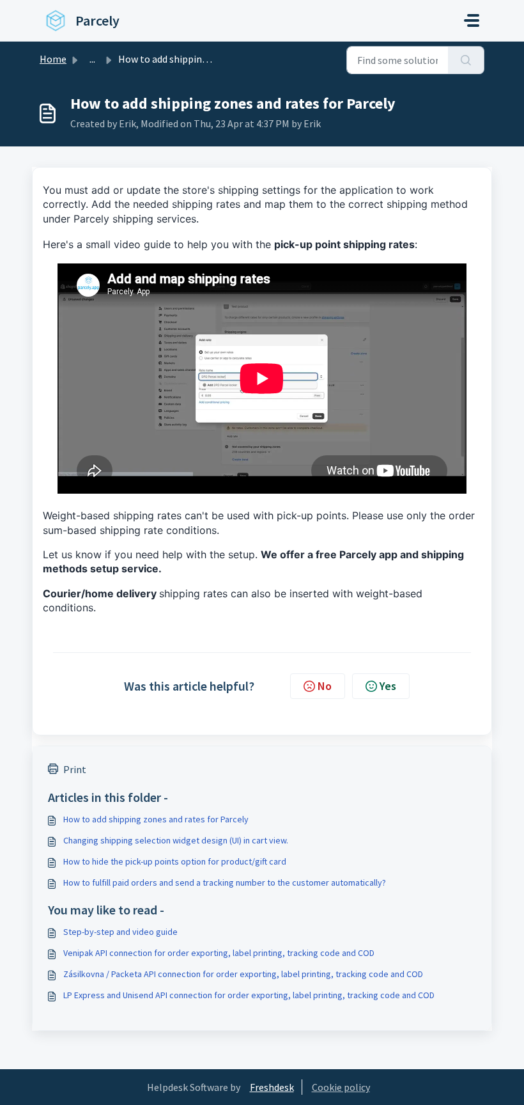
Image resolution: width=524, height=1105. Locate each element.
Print (74, 769)
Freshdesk (272, 1087)
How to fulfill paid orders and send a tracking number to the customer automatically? (224, 882)
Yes (388, 685)
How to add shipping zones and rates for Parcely (156, 819)
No (325, 685)
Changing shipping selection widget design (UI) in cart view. (175, 840)
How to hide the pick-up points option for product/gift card (174, 861)
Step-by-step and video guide (120, 931)
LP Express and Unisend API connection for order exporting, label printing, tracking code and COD (249, 995)
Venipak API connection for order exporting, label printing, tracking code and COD (218, 953)
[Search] (466, 60)
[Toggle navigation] (471, 20)
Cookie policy (341, 1087)
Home (53, 58)
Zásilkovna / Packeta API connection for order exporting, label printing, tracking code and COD (243, 974)
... (92, 58)
